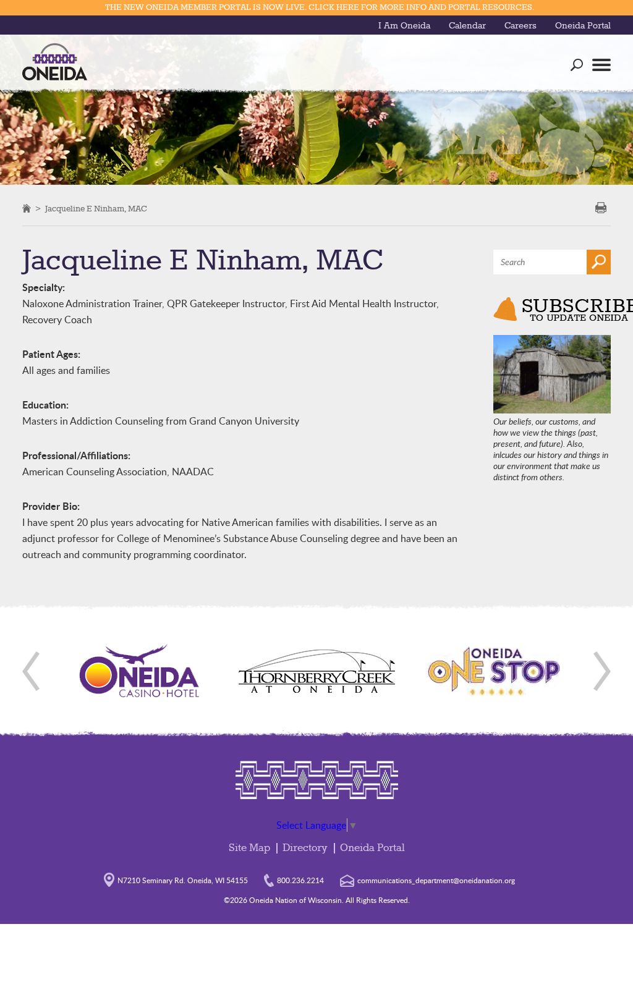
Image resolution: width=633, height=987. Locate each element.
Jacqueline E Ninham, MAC (96, 209)
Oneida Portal (583, 26)
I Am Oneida (404, 26)
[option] (139, 671)
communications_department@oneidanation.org (436, 880)
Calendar (467, 26)
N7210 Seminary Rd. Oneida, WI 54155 (182, 880)
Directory (305, 848)
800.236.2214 (300, 880)
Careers (520, 26)
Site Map (249, 848)
